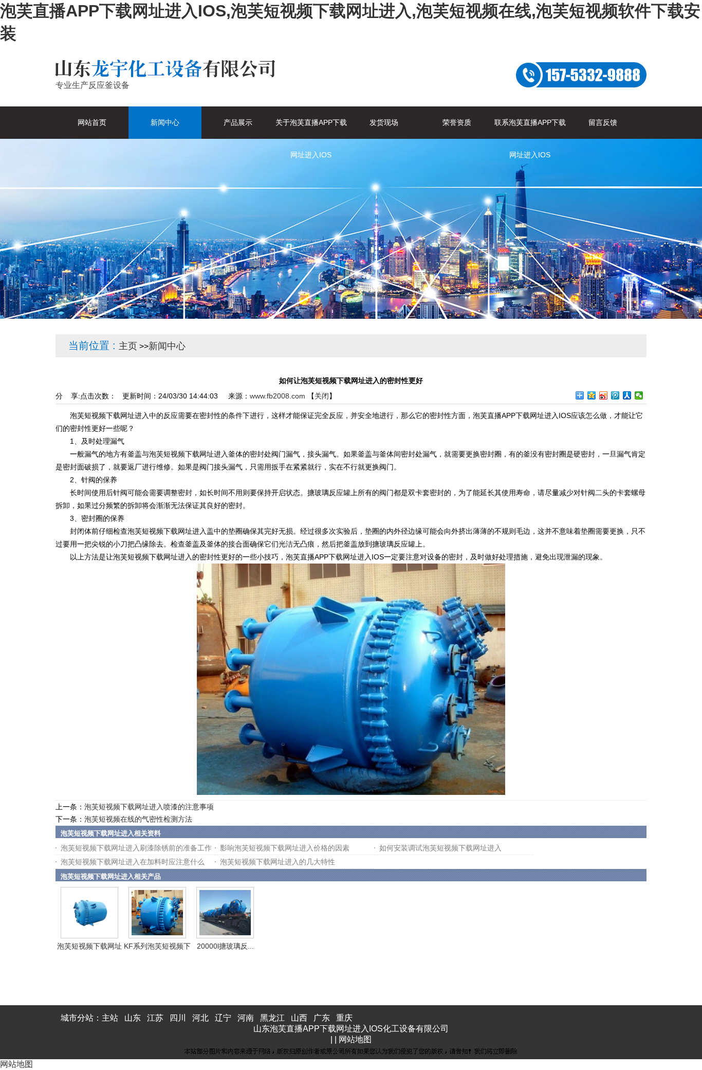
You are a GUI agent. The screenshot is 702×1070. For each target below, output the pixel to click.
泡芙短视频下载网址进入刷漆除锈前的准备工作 (136, 848)
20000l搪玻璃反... (225, 946)
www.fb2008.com (277, 396)
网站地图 (355, 1039)
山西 (299, 1017)
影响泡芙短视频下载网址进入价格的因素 (284, 848)
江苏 (155, 1017)
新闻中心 (167, 346)
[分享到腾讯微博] (615, 395)
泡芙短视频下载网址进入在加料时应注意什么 (133, 862)
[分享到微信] (639, 395)
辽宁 (223, 1017)
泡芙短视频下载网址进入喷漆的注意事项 (149, 807)
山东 (132, 1017)
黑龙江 (272, 1017)
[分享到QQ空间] (591, 395)
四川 (178, 1017)
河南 (245, 1017)
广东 (321, 1017)
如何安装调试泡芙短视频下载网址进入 (440, 848)
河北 (200, 1017)
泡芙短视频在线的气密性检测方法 (138, 819)
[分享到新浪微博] (603, 395)
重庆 (344, 1017)
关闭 (322, 396)
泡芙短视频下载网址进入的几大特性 (277, 862)
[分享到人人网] (627, 395)
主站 (110, 1017)
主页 (128, 346)
